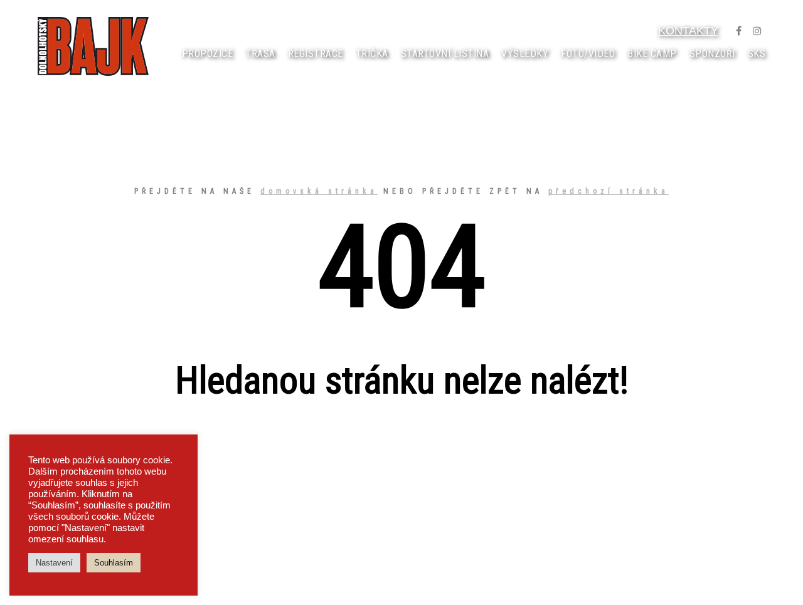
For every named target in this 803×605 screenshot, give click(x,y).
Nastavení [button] (54, 562)
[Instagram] (757, 31)
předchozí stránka (608, 191)
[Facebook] (738, 31)
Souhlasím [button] (113, 562)
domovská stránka (319, 191)
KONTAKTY (688, 30)
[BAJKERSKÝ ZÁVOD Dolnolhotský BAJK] (93, 46)
